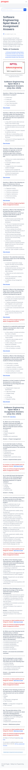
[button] (26, 1)
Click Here (13, 416)
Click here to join (18, 466)
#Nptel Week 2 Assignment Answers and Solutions (13, 752)
